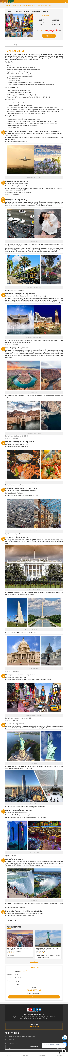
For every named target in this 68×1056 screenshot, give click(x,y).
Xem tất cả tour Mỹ (34, 962)
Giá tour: (8, 971)
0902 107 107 (11, 1039)
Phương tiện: (42, 22)
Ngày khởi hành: (56, 19)
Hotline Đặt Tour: (34, 1024)
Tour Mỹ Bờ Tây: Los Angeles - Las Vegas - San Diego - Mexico (19, 949)
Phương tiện (9, 951)
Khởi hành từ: (42, 19)
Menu (66, 2)
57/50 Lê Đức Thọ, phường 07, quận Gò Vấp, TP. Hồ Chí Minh (22, 1036)
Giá (8, 952)
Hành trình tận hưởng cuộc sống (7, 2)
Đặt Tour (49, 36)
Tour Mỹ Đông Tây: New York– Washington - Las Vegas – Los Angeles (47, 949)
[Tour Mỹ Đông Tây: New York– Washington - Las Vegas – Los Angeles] (48, 938)
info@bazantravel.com (13, 1043)
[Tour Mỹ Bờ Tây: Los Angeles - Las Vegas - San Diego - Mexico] (20, 938)
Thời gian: (54, 22)
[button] (31, 15)
